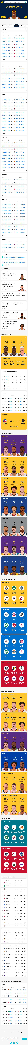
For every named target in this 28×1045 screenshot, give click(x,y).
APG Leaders (5, 478)
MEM (17, 103)
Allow (24, 1039)
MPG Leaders (5, 753)
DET (17, 149)
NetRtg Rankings (6, 636)
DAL (17, 87)
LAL (17, 247)
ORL (21, 1020)
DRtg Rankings (5, 609)
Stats (10, 25)
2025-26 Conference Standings (10, 371)
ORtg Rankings (5, 582)
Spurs (7, 936)
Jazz (7, 976)
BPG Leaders (5, 518)
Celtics (7, 886)
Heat (7, 910)
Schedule (4, 393)
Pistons (5, 423)
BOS (17, 127)
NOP (17, 210)
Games (16, 25)
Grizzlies (8, 969)
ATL (17, 124)
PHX (17, 121)
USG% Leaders (5, 734)
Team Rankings (6, 358)
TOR (17, 189)
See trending (7, 265)
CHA (17, 167)
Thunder (8, 933)
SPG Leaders (5, 498)
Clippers (8, 957)
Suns (7, 951)
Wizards (8, 389)
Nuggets (8, 939)
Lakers (7, 942)
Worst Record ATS (6, 848)
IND (16, 130)
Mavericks (8, 966)
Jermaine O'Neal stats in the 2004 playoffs (14, 262)
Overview (4, 25)
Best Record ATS (6, 822)
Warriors (8, 960)
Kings (7, 972)
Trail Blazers (9, 954)
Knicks (7, 889)
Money (10, 1032)
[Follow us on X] (17, 1042)
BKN (17, 152)
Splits (22, 25)
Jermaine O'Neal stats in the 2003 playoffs (14, 257)
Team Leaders (5, 337)
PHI (17, 232)
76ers (7, 901)
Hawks (7, 898)
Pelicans (8, 963)
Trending (15, 1032)
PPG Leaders (5, 436)
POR (17, 72)
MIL (20, 407)
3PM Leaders (5, 538)
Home (5, 1032)
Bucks (7, 376)
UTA (17, 78)
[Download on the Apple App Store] (11, 1043)
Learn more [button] (10, 1039)
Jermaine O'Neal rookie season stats (13, 260)
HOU (17, 155)
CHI (17, 146)
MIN (17, 69)
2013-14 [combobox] (4, 29)
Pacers (3, 17)
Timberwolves (9, 948)
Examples (21, 1032)
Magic (7, 904)
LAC (17, 38)
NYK (17, 99)
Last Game (4, 414)
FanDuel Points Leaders (8, 694)
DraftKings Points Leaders (9, 714)
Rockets (8, 945)
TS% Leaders (5, 558)
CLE (17, 112)
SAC (17, 81)
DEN (17, 75)
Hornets (8, 907)
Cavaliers (8, 892)
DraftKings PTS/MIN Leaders (9, 795)
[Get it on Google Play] (14, 1043)
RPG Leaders (5, 458)
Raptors (8, 895)
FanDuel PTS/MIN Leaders (8, 773)
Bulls (7, 379)
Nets (7, 383)
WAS (21, 1023)
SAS (17, 84)
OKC (17, 204)
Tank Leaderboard (6, 662)
